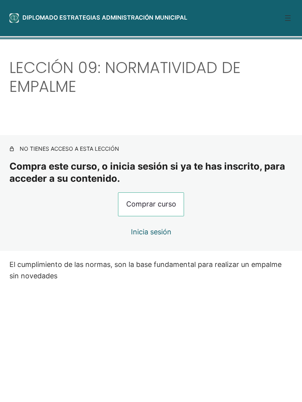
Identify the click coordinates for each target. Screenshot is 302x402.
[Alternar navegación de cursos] (288, 18)
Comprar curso (151, 204)
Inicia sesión (151, 232)
